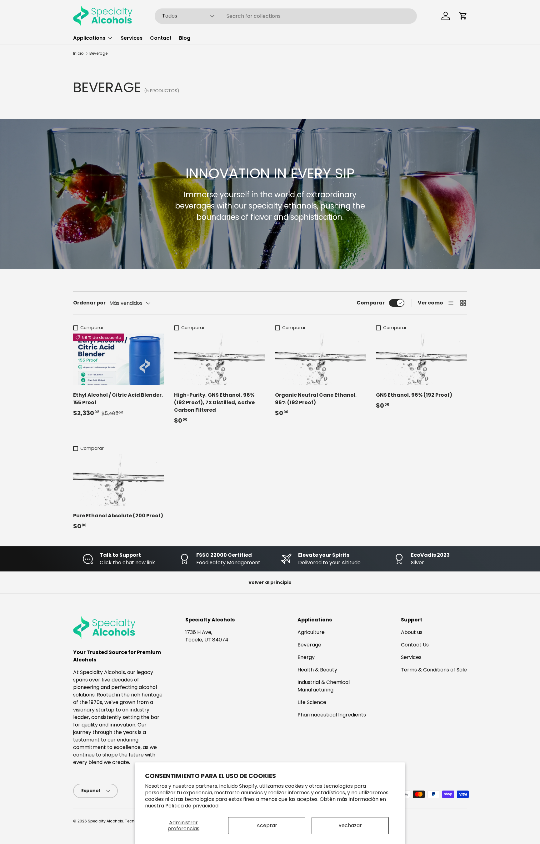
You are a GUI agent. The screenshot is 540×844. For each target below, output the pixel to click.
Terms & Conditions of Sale (434, 669)
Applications (89, 38)
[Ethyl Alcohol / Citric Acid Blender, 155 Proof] (118, 359)
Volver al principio (270, 582)
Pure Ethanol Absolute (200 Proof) (118, 515)
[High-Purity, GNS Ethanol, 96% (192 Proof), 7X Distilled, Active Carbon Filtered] (219, 359)
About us (411, 632)
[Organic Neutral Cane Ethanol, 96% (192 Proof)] (320, 359)
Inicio (78, 53)
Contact (161, 38)
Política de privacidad (191, 805)
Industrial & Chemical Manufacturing (324, 686)
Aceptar (267, 825)
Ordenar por (89, 302)
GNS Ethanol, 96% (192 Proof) (414, 395)
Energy (306, 657)
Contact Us (415, 644)
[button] (463, 16)
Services (131, 38)
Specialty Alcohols (105, 821)
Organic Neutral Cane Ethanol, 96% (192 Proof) (316, 398)
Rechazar (350, 825)
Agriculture (311, 632)
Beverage (98, 53)
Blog (184, 38)
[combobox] (286, 16)
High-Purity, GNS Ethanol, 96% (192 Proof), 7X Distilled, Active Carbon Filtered (214, 402)
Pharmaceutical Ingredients (332, 714)
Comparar (371, 302)
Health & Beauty (317, 669)
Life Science (312, 702)
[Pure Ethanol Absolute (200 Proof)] (118, 479)
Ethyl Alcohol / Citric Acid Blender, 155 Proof (118, 398)
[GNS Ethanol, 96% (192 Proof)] (421, 359)
